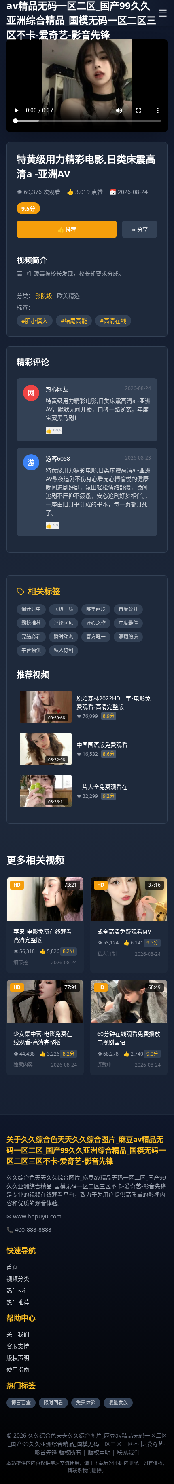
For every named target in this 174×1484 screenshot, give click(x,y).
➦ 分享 (140, 229)
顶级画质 (63, 609)
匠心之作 (96, 623)
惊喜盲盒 (21, 1402)
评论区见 (63, 623)
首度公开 (128, 609)
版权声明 (17, 1358)
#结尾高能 (74, 321)
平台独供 (31, 650)
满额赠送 (128, 636)
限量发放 (118, 1402)
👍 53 (52, 525)
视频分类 (17, 1278)
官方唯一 (96, 636)
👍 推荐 (66, 229)
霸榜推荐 (31, 623)
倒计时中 (31, 609)
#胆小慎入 (34, 321)
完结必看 (31, 636)
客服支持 (17, 1346)
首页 (12, 1267)
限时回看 (53, 1402)
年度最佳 (128, 623)
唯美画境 (96, 609)
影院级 (43, 295)
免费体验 (85, 1402)
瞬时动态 (63, 636)
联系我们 (128, 1452)
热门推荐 (17, 1302)
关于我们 (17, 1334)
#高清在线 (113, 321)
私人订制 (63, 650)
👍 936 (54, 430)
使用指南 (17, 1369)
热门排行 (17, 1290)
